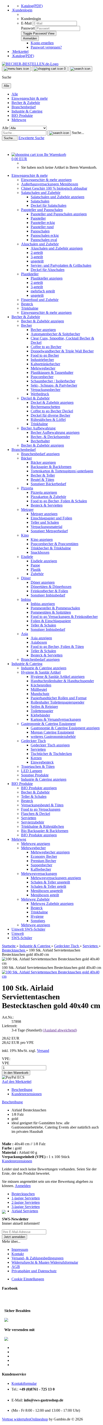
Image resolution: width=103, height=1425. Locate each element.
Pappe (35, 565)
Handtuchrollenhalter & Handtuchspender (62, 681)
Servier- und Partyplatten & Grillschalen (61, 265)
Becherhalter (40, 441)
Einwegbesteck (42, 762)
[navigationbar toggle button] (16, 68)
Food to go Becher (45, 355)
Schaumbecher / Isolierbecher (53, 381)
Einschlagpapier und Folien (51, 518)
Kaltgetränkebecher (45, 364)
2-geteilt (37, 253)
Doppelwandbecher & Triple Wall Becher (62, 351)
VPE (5, 1063)
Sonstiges (38, 921)
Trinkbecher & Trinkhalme (51, 548)
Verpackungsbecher (45, 390)
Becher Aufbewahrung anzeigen (55, 432)
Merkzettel (20, 51)
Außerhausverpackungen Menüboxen (49, 184)
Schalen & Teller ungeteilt (50, 882)
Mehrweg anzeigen (35, 844)
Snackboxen (40, 552)
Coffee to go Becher (46, 347)
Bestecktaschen (23, 1194)
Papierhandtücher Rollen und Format (58, 698)
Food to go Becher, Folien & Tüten (57, 647)
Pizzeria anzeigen (44, 492)
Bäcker (26, 458)
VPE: (6, 1059)
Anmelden (23, 1186)
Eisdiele (27, 557)
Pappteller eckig (43, 223)
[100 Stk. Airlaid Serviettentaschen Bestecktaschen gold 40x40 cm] (51, 976)
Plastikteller (30, 274)
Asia (24, 634)
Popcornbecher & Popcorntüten (54, 544)
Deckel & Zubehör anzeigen (52, 402)
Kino (25, 535)
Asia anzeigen (41, 638)
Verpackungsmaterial (46, 527)
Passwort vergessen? (46, 47)
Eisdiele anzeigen (44, 561)
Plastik (36, 569)
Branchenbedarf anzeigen (40, 454)
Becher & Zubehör (25, 103)
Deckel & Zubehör (35, 398)
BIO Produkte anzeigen (39, 788)
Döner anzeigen (43, 582)
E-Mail (26, 23)
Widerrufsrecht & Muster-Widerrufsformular (44, 1262)
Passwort (28, 28)
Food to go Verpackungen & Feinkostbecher (64, 617)
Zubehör (37, 574)
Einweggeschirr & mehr (29, 98)
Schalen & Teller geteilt (48, 886)
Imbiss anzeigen (43, 604)
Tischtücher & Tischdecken (51, 754)
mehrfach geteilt (43, 291)
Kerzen (36, 758)
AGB (15, 1267)
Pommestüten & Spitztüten (51, 612)
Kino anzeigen (42, 539)
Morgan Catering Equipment (52, 732)
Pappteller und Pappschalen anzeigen (59, 214)
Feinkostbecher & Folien (49, 591)
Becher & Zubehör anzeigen (42, 321)
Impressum (19, 1249)
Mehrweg (18, 120)
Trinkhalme (29, 308)
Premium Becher (43, 861)
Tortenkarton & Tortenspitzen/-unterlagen (62, 471)
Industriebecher (42, 360)
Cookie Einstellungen (27, 1279)
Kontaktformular (24, 1383)
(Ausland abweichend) (60, 1030)
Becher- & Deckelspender (50, 437)
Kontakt (17, 1254)
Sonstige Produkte (35, 775)
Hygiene (37, 916)
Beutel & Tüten (42, 480)
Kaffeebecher (41, 869)
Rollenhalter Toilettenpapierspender (57, 702)
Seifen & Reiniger (44, 707)
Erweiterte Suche (31, 138)
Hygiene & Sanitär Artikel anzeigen (58, 677)
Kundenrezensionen (26, 1094)
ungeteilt (37, 261)
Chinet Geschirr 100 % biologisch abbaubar (54, 188)
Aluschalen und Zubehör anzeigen (57, 248)
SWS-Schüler (35, 929)
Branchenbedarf (23, 107)
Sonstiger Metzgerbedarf (49, 531)
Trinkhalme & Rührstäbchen (42, 826)
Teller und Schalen (45, 522)
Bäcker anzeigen (43, 462)
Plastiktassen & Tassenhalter (52, 372)
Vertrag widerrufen (16, 1419)
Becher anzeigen (43, 330)
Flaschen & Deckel (35, 814)
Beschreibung (21, 1090)
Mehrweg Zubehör (35, 899)
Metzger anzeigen (44, 514)
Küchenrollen (41, 685)
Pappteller (38, 218)
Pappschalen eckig (45, 235)
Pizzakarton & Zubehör (48, 497)
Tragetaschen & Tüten (38, 766)
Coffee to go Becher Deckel (52, 411)
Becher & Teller (43, 475)
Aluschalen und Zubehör (40, 244)
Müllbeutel (39, 689)
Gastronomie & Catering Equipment (48, 724)
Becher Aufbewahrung (38, 428)
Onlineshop (39, 1419)
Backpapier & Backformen (51, 467)
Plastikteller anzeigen (47, 278)
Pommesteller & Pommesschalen (55, 608)
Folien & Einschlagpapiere (51, 621)
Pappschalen (40, 231)
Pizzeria (27, 488)
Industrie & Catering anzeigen (43, 668)
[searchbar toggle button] (80, 68)
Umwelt (18, 929)
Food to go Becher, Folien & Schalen (59, 501)
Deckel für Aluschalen (47, 270)
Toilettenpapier (42, 711)
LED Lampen (31, 771)
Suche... (78, 133)
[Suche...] (59, 133)
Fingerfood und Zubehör (39, 300)
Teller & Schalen (43, 625)
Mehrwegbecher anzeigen (50, 852)
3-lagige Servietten (25, 1207)
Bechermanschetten (45, 407)
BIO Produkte (22, 115)
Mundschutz (40, 694)
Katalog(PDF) (32, 6)
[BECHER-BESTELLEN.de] (30, 64)
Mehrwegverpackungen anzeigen (56, 878)
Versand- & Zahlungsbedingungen (37, 1258)
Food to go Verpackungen (40, 809)
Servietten (38, 749)
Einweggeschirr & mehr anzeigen (46, 180)
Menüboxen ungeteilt (47, 891)
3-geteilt (37, 257)
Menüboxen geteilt (45, 895)
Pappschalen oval (44, 240)
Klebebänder (40, 715)
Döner (26, 578)
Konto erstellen (42, 43)
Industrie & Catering (26, 111)
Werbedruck (40, 394)
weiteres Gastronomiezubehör (53, 737)
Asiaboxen (39, 642)
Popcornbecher (42, 377)
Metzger (27, 510)
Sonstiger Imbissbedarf (48, 595)
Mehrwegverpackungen (39, 874)
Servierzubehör (32, 822)
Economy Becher (44, 856)
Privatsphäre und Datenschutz (34, 1271)
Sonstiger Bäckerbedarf (48, 484)
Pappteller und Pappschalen (42, 210)
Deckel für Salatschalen (48, 205)
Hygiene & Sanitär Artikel (41, 672)
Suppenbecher (41, 865)
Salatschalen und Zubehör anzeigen (57, 197)
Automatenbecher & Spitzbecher (55, 334)
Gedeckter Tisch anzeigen (50, 745)
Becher (26, 325)
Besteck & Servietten (47, 505)
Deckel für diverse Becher (50, 415)
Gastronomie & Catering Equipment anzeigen (65, 728)
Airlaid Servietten (24, 1211)
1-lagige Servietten (25, 1198)
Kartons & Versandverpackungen (56, 719)
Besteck (27, 304)
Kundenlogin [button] (21, 10)
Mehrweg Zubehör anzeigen (52, 904)
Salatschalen (40, 201)
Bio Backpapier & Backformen (44, 831)
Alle (14, 94)
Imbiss (26, 599)
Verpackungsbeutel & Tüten (42, 805)
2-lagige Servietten (25, 1202)
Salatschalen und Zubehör (40, 193)
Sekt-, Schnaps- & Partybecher (54, 385)
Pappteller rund (42, 227)
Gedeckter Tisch (33, 741)
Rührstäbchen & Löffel (48, 420)
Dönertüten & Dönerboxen (51, 587)
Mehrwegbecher (43, 368)
